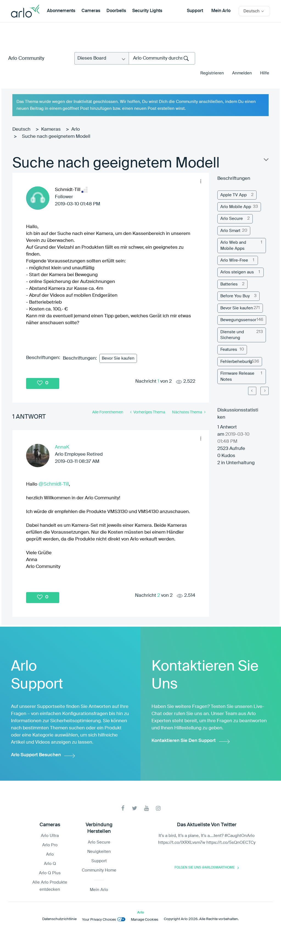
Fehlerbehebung (236, 362)
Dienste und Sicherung (232, 335)
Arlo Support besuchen (36, 755)
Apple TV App (233, 195)
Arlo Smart (230, 231)
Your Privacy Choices (99, 919)
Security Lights (147, 11)
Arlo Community (26, 58)
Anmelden (242, 73)
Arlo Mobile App (235, 207)
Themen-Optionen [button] (266, 160)
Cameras (91, 11)
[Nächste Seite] (264, 391)
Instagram (158, 808)
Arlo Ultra (50, 836)
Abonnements (61, 11)
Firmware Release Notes (237, 376)
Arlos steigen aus (237, 272)
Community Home (99, 870)
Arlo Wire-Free (234, 260)
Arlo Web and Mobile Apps (233, 245)
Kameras (51, 129)
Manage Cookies (144, 919)
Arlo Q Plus (50, 873)
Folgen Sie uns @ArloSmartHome (205, 867)
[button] (200, 181)
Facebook (122, 808)
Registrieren (212, 73)
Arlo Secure (231, 219)
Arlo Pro (50, 845)
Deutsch (21, 129)
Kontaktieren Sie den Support (183, 740)
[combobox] (162, 58)
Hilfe (264, 73)
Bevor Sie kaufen (118, 358)
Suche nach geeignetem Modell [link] (56, 136)
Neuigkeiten (99, 852)
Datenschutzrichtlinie (59, 919)
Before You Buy (235, 296)
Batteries (229, 284)
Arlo (75, 129)
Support (195, 11)
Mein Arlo (221, 11)
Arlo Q (50, 864)
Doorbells (116, 11)
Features (228, 350)
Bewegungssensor (238, 320)
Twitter (134, 808)
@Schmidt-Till (53, 484)
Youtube (146, 808)
